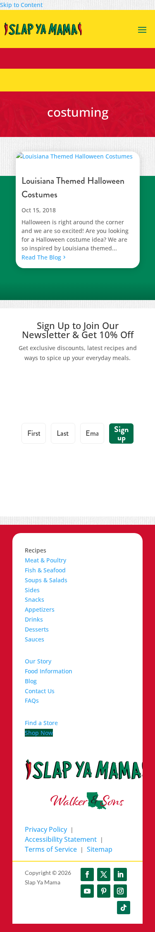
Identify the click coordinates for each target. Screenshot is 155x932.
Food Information (48, 671)
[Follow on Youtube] (87, 891)
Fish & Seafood (45, 570)
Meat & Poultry (45, 560)
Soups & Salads (46, 580)
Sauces (34, 639)
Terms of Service (51, 849)
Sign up (121, 433)
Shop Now (39, 733)
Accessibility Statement (61, 839)
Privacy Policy (46, 829)
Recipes (35, 550)
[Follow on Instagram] (120, 891)
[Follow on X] (103, 874)
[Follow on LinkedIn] (120, 874)
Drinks (34, 619)
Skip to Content (21, 5)
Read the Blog (41, 257)
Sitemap (99, 849)
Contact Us (40, 691)
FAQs (32, 700)
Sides (32, 590)
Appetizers (40, 609)
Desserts (37, 629)
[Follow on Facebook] (87, 874)
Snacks (34, 599)
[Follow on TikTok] (123, 907)
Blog (31, 681)
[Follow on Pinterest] (103, 891)
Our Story (38, 661)
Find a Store (41, 723)
